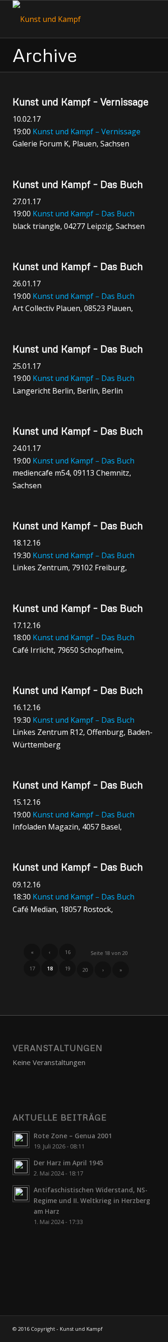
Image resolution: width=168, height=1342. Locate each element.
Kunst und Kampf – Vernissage (80, 102)
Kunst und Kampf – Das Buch (78, 184)
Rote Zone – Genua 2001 (73, 1135)
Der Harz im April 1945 (69, 1162)
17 (32, 968)
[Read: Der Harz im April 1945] (21, 1166)
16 (67, 951)
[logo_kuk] (70, 19)
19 (67, 968)
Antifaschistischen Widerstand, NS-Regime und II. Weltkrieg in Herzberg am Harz (92, 1200)
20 (85, 969)
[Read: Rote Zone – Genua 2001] (21, 1139)
